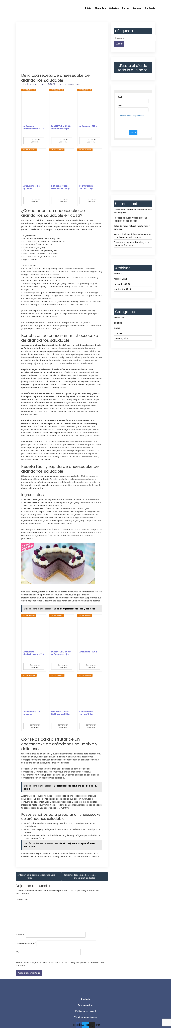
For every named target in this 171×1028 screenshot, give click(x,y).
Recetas (137, 8)
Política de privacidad (85, 1011)
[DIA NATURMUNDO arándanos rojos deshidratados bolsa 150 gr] (61, 108)
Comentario (22, 899)
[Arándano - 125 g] (89, 108)
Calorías (114, 8)
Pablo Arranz (29, 84)
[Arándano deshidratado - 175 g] (33, 108)
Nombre (20, 934)
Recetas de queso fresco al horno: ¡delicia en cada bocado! (130, 219)
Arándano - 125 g (88, 126)
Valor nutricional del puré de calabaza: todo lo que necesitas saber (133, 236)
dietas (117, 328)
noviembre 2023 (122, 284)
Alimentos (100, 8)
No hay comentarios (69, 84)
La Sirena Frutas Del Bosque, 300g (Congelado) (60, 187)
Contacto (150, 8)
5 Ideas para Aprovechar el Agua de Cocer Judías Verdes (131, 244)
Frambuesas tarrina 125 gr (86, 187)
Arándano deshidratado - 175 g (33, 127)
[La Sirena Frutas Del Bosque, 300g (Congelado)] (61, 167)
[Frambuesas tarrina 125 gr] (89, 167)
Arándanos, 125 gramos (31, 187)
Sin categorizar (121, 338)
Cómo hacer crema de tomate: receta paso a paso (133, 211)
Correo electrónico (26, 943)
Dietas (125, 8)
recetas (118, 333)
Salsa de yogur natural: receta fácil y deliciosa (132, 227)
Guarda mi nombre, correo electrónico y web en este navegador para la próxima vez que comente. (60, 964)
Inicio (88, 8)
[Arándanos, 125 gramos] (33, 167)
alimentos (119, 317)
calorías (118, 322)
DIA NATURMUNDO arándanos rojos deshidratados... (61, 127)
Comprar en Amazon (35, 140)
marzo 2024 (120, 273)
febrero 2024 (120, 278)
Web (18, 952)
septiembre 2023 (122, 289)
